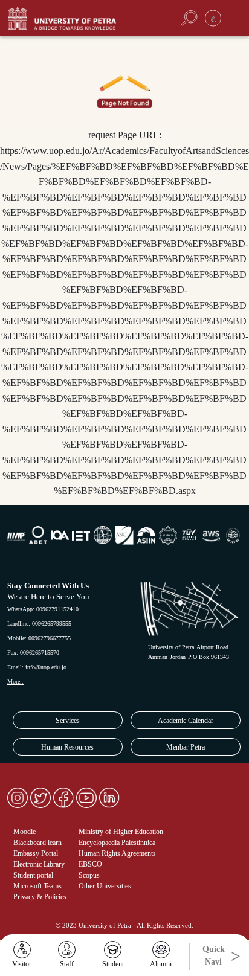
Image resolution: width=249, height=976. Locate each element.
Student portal (33, 875)
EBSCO (90, 864)
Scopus (89, 875)
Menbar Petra (185, 747)
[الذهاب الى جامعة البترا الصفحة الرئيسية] (78, 18)
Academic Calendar (185, 720)
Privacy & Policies (39, 897)
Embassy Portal (35, 853)
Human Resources (67, 747)
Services (68, 720)
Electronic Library (39, 864)
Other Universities (105, 886)
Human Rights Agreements (117, 853)
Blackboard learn (37, 842)
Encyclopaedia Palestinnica (117, 842)
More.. (15, 681)
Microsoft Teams (37, 886)
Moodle (24, 831)
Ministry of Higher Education (121, 831)
